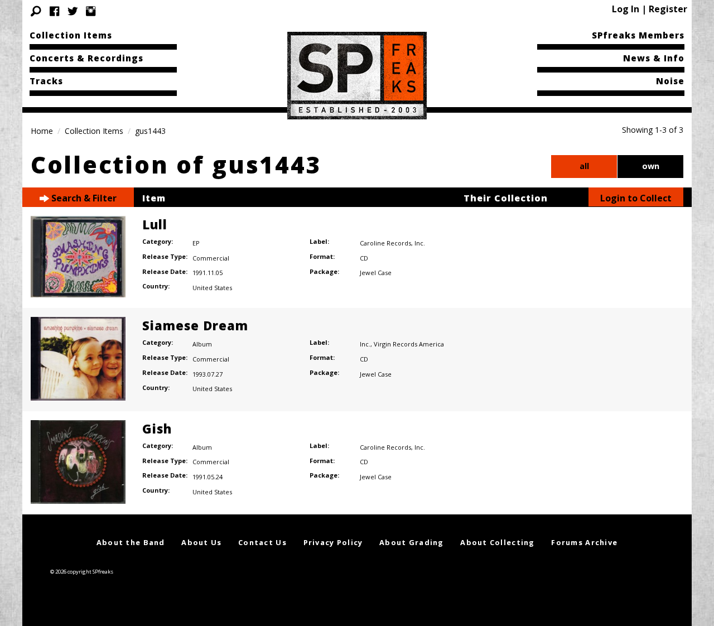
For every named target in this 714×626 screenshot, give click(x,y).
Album (202, 344)
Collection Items (71, 35)
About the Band (131, 542)
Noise (670, 80)
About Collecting (497, 542)
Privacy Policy (333, 542)
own (650, 166)
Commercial (210, 258)
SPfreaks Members (638, 35)
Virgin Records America (409, 344)
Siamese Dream (195, 325)
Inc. (419, 243)
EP (196, 243)
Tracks (46, 80)
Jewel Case (376, 272)
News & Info (653, 58)
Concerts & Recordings (86, 58)
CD (364, 258)
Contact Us (262, 542)
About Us (201, 542)
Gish (157, 428)
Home (42, 131)
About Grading (411, 542)
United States (212, 287)
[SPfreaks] (357, 75)
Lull (154, 224)
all (584, 166)
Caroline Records (385, 243)
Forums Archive (584, 542)
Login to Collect (636, 198)
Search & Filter (83, 198)
